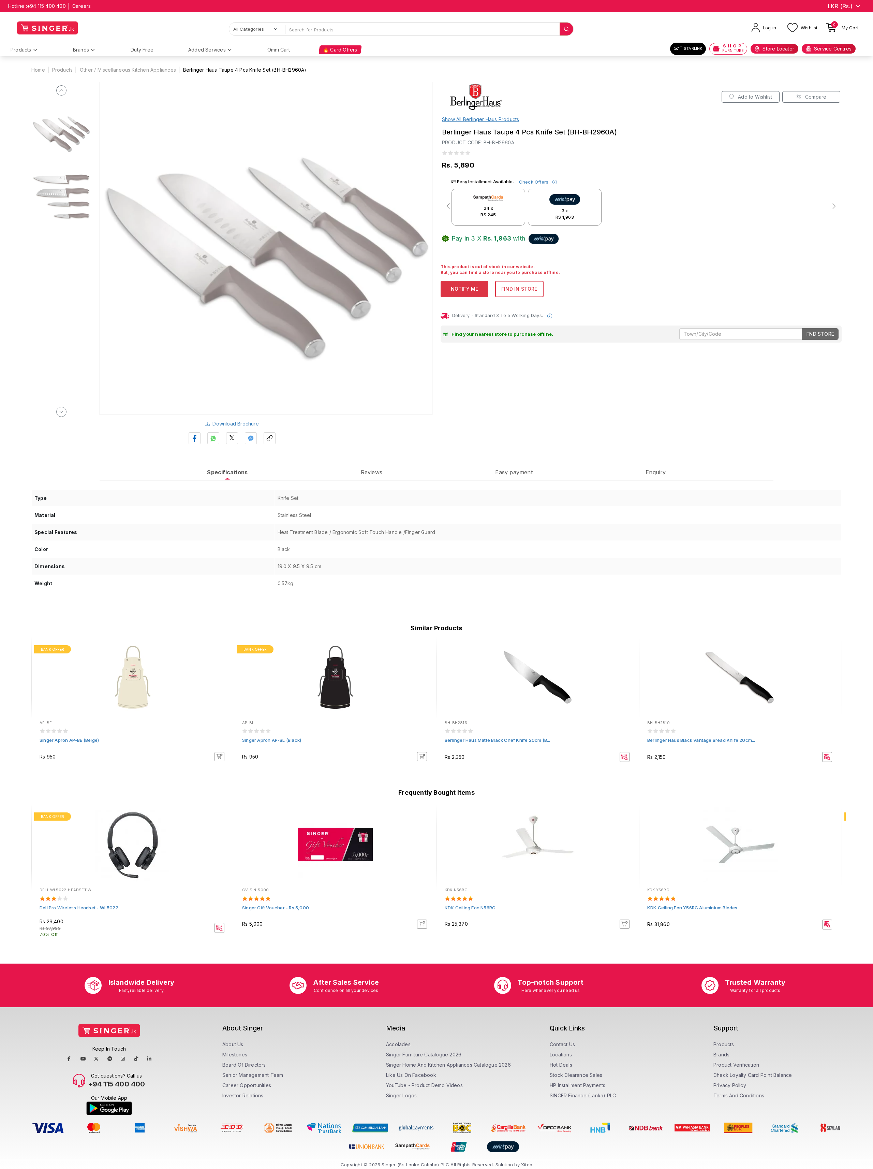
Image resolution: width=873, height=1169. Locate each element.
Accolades (398, 1044)
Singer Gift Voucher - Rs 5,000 (275, 907)
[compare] (224, 659)
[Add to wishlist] (224, 650)
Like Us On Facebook (411, 1075)
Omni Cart (278, 50)
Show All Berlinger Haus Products (480, 119)
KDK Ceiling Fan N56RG (470, 907)
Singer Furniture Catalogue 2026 (423, 1054)
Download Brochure (235, 424)
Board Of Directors (244, 1065)
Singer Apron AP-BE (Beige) (69, 740)
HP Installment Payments (578, 1085)
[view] (224, 669)
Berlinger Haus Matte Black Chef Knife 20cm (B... (497, 740)
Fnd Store (820, 334)
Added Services (207, 50)
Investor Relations (243, 1095)
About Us (232, 1044)
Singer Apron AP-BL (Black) (271, 740)
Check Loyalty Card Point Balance (752, 1075)
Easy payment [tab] (513, 472)
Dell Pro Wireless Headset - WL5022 (79, 907)
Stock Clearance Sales (576, 1075)
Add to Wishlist (754, 97)
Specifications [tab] (227, 472)
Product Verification (736, 1065)
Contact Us (562, 1044)
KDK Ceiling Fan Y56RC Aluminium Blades (692, 907)
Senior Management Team (252, 1075)
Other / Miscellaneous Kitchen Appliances (128, 70)
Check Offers (534, 182)
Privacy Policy (729, 1085)
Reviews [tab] (371, 472)
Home (38, 70)
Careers (81, 6)
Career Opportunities (246, 1085)
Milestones (234, 1054)
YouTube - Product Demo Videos (424, 1085)
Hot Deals (561, 1065)
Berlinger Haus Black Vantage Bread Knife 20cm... (701, 740)
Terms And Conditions (738, 1095)
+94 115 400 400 (46, 6)
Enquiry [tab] (656, 472)
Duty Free (142, 50)
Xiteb (526, 1164)
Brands (81, 50)
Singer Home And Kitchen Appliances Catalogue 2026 (448, 1065)
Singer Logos (401, 1095)
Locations (561, 1054)
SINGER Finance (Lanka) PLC (583, 1095)
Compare (815, 97)
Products (21, 50)
